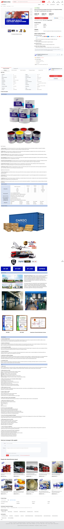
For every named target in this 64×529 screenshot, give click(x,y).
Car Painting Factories (5, 515)
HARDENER (18, 503)
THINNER (33, 503)
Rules (62, 4)
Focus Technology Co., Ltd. (26, 525)
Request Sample (49, 20)
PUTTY (48, 503)
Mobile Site (51, 522)
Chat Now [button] (56, 78)
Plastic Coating (10, 511)
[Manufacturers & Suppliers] (5, 2)
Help (47, 4)
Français (21, 523)
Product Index (47, 522)
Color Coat (22, 515)
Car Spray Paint (17, 515)
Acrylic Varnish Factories (47, 515)
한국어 (39, 523)
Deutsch (30, 523)
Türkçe (49, 523)
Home (1, 6)
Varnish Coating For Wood (38, 515)
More (1, 519)
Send (7, 455)
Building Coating (4, 511)
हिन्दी (43, 523)
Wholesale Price (33, 522)
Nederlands (33, 523)
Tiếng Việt (52, 523)
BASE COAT (33, 501)
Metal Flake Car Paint (22, 511)
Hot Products (10, 522)
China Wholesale (28, 522)
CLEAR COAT (2, 503)
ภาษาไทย (46, 523)
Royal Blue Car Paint (30, 511)
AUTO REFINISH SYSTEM (4, 501)
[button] (44, 70)
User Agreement (37, 525)
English (12, 523)
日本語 (41, 523)
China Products (15, 522)
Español (14, 523)
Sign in (62, 2)
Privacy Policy (45, 525)
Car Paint (12, 6)
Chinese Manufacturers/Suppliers (22, 522)
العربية (36, 523)
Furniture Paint (16, 511)
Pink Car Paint (36, 511)
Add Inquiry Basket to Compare (17, 34)
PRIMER (49, 501)
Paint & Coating (8, 6)
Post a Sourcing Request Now (25, 455)
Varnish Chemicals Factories (29, 515)
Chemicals (4, 6)
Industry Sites (37, 522)
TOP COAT (17, 501)
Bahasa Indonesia (56, 523)
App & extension (52, 4)
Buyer (43, 4)
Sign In (36, 64)
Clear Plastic (11, 515)
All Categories (4, 4)
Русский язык (24, 523)
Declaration (41, 525)
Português (17, 523)
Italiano (28, 523)
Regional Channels (42, 522)
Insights (54, 522)
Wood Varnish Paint (55, 515)
